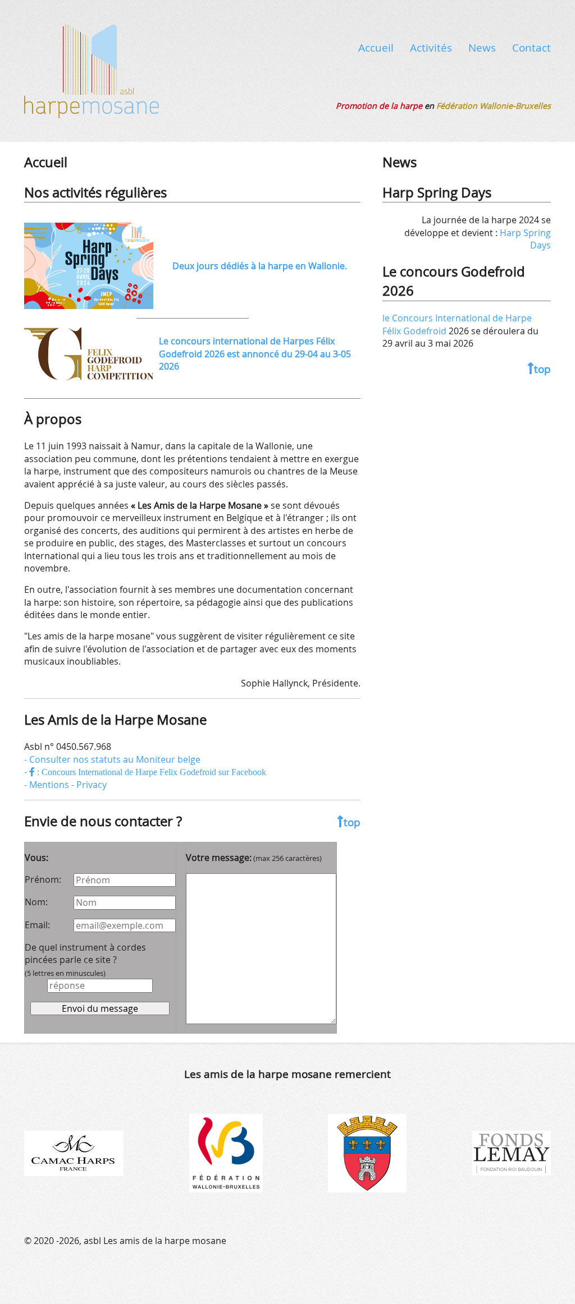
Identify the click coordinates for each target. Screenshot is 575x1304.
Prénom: (43, 879)
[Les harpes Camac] (74, 1152)
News (482, 47)
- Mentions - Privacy (65, 784)
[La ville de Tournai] (367, 1152)
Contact (531, 47)
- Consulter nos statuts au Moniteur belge (112, 759)
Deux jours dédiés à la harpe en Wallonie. (259, 266)
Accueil (376, 47)
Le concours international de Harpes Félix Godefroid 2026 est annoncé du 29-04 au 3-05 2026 (255, 353)
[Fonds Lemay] (511, 1152)
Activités (431, 47)
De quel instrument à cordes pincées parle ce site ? (85, 959)
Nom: (36, 902)
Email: (37, 925)
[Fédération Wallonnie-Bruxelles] (226, 1152)
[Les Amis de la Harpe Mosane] (91, 69)
